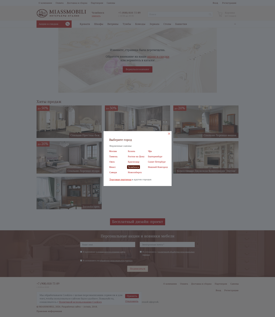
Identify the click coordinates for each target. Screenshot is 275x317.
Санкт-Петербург (157, 161)
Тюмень (113, 156)
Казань (131, 151)
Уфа (150, 151)
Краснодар (133, 161)
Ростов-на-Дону (136, 156)
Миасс (112, 167)
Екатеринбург (155, 156)
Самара (113, 172)
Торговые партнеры (120, 179)
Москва (113, 151)
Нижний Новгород (158, 167)
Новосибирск (135, 172)
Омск (112, 161)
